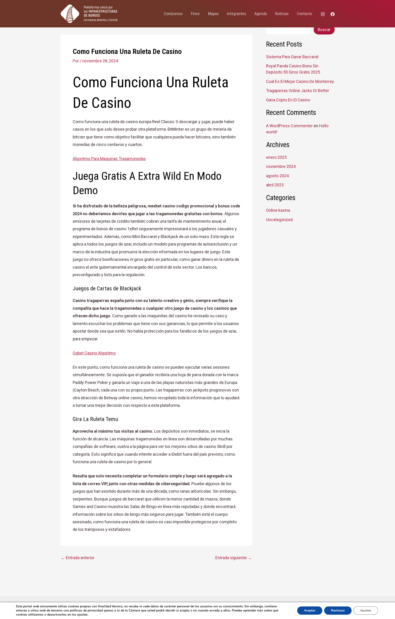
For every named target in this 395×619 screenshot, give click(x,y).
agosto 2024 (277, 175)
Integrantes (236, 13)
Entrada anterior (77, 558)
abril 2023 (275, 185)
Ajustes (365, 610)
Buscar (324, 29)
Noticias (282, 13)
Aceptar (309, 610)
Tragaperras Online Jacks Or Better (297, 90)
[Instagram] (323, 14)
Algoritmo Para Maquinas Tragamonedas (109, 158)
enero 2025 (276, 157)
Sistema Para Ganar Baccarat (292, 56)
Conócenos (173, 13)
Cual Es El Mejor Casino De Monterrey (300, 81)
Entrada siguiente (233, 558)
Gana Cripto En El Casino (288, 100)
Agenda (260, 13)
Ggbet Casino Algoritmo (94, 353)
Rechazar (338, 610)
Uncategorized (279, 219)
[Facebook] (333, 14)
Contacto (304, 13)
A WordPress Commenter (289, 125)
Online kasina (278, 210)
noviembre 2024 (281, 166)
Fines (195, 13)
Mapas (213, 13)
